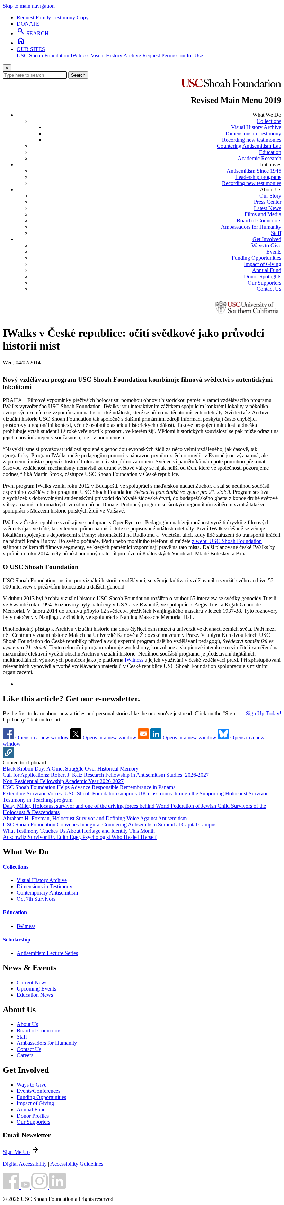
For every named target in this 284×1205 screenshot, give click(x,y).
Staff (276, 233)
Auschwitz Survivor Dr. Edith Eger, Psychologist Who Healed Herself (80, 837)
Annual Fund (266, 270)
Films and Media (263, 214)
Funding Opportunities (256, 258)
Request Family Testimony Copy (53, 17)
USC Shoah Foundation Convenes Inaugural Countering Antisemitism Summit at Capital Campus (109, 825)
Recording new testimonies (251, 140)
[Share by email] (144, 737)
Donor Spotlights (262, 276)
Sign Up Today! (263, 713)
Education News (35, 995)
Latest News (267, 208)
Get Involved (266, 239)
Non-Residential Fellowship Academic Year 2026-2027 (63, 781)
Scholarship (16, 940)
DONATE (28, 24)
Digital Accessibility (25, 1164)
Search (78, 75)
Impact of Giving (262, 264)
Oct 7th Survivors (36, 899)
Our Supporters (264, 283)
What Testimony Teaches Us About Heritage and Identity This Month (79, 831)
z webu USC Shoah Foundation (227, 541)
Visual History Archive (116, 55)
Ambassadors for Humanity (251, 227)
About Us (27, 1024)
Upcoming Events (36, 989)
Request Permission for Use (172, 55)
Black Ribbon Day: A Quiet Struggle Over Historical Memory (71, 769)
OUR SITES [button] (31, 49)
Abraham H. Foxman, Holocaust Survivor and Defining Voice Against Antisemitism (95, 818)
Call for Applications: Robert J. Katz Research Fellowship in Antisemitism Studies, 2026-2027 (106, 775)
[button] (8, 756)
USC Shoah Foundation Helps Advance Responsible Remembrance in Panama (89, 787)
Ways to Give (266, 245)
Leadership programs (258, 177)
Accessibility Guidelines (76, 1164)
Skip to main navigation (29, 6)
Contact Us (269, 289)
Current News (32, 982)
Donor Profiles (33, 1116)
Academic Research (259, 158)
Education (270, 152)
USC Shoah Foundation (43, 55)
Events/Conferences (38, 1091)
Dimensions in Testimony (253, 133)
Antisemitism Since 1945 (254, 171)
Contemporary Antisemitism (47, 893)
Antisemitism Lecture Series (47, 953)
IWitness (80, 55)
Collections (269, 121)
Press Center (267, 202)
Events (273, 252)
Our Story (270, 196)
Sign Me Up (16, 1152)
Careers (25, 1055)
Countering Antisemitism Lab (249, 146)
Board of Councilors (259, 220)
